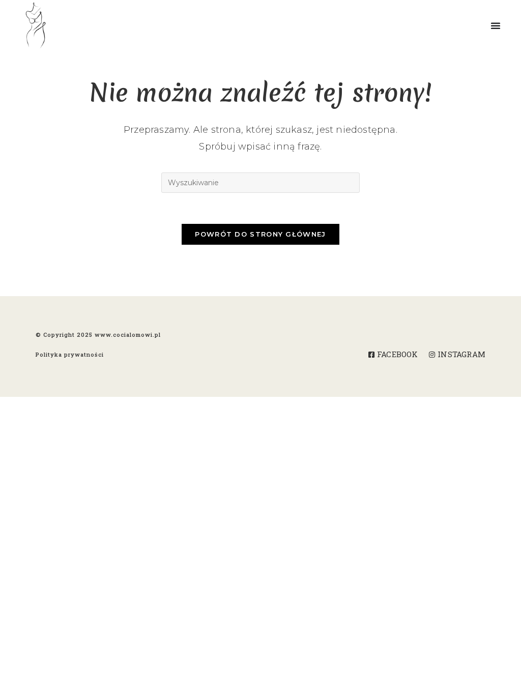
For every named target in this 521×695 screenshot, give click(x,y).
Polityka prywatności (70, 354)
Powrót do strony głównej (260, 234)
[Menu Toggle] (505, 25)
